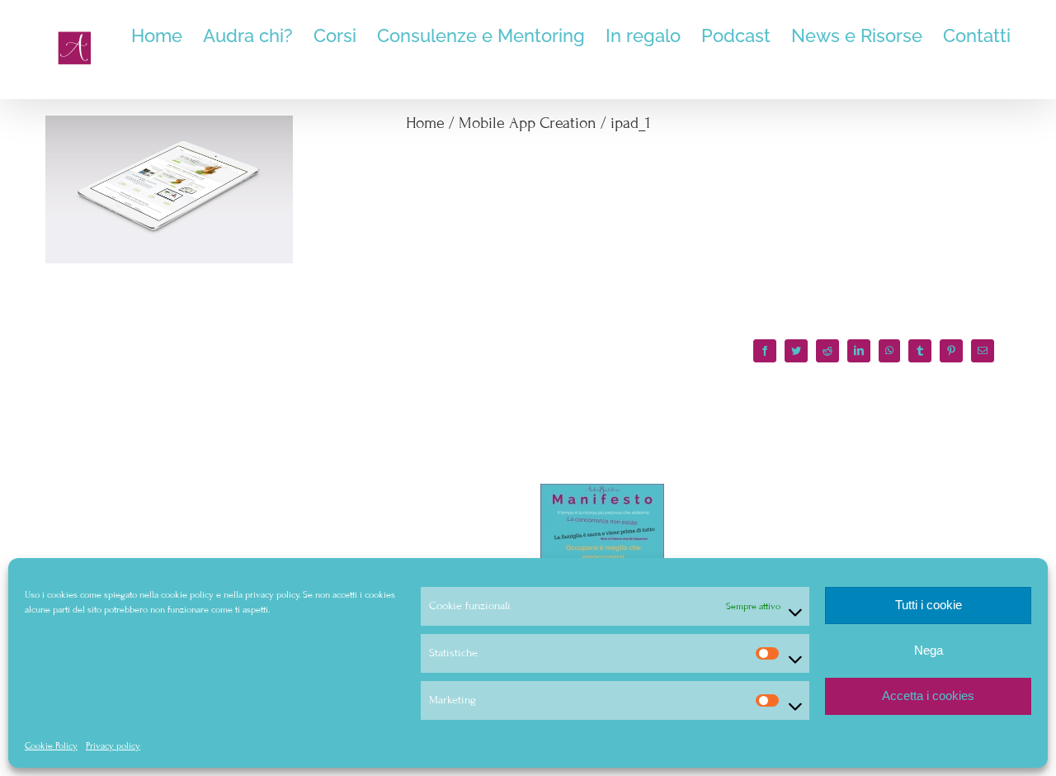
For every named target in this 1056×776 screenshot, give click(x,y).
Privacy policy (113, 745)
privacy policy (272, 594)
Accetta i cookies (928, 695)
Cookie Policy (51, 745)
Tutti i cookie (928, 605)
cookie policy (187, 594)
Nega (928, 650)
